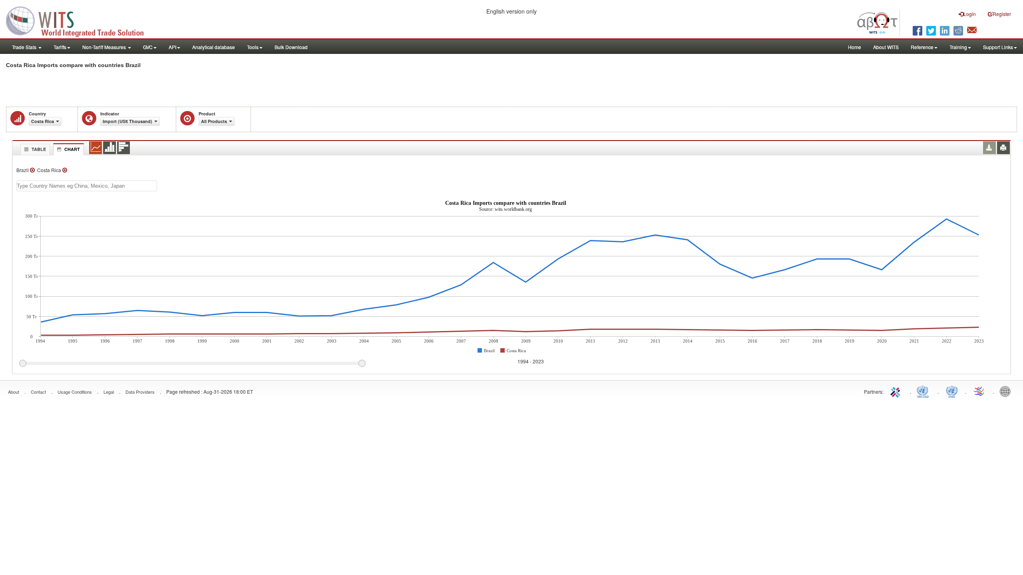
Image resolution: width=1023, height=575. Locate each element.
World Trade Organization (979, 391)
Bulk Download (291, 47)
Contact (38, 392)
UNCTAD (924, 391)
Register (1002, 13)
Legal (108, 392)
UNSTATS (952, 391)
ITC (897, 391)
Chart (72, 149)
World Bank (1007, 391)
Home (854, 47)
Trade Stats (25, 47)
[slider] (192, 364)
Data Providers (140, 392)
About (13, 392)
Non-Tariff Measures (104, 47)
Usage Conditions (75, 392)
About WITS (886, 47)
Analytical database (213, 47)
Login (969, 13)
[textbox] (86, 185)
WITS (80, 20)
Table (39, 149)
